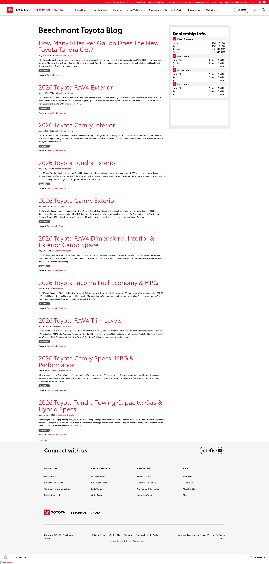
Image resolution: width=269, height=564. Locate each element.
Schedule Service (99, 482)
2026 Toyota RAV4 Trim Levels (80, 320)
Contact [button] (241, 9)
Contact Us (188, 482)
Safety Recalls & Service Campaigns (127, 541)
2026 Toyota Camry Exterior (77, 200)
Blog (185, 495)
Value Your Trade (144, 495)
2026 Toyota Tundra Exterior (78, 162)
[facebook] (211, 450)
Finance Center (144, 476)
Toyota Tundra (53, 75)
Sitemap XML (142, 534)
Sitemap (128, 534)
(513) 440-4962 (218, 42)
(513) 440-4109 (218, 52)
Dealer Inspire (221, 536)
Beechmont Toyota (65, 55)
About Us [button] (211, 10)
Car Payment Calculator (148, 488)
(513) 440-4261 (218, 48)
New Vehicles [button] (99, 10)
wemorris (59, 288)
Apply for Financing (146, 482)
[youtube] (219, 450)
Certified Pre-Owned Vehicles (58, 488)
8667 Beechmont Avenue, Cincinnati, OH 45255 (190, 2)
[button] (263, 9)
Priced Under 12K (52, 495)
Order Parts (96, 495)
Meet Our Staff (189, 488)
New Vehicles (50, 476)
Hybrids (117, 9)
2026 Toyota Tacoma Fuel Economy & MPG (98, 282)
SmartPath (81, 9)
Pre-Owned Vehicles (53, 482)
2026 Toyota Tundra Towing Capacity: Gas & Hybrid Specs (100, 405)
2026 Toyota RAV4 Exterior (76, 87)
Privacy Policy (98, 534)
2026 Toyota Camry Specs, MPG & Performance (86, 361)
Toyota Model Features (56, 113)
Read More (44, 70)
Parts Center (97, 488)
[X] (203, 450)
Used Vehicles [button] (135, 10)
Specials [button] (154, 10)
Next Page (43, 440)
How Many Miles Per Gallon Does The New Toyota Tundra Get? (99, 45)
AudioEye (157, 534)
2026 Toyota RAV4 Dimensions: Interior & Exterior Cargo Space (96, 241)
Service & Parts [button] (173, 10)
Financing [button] (194, 10)
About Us (187, 476)
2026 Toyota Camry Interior (77, 124)
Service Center (98, 476)
